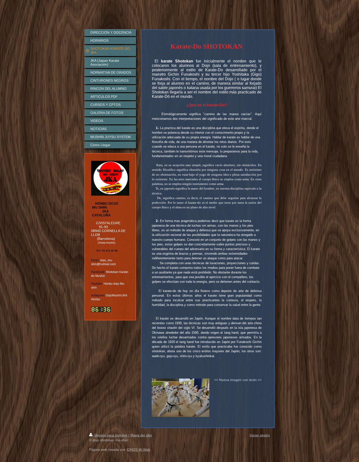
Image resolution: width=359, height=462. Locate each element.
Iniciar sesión (260, 435)
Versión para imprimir (111, 435)
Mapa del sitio (141, 435)
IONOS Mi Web (138, 450)
